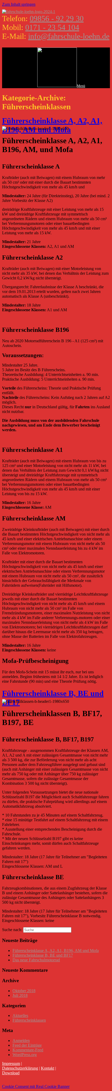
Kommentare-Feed (28, 1050)
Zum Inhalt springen (18, 4)
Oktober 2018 (24, 990)
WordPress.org (25, 1054)
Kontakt (47, 1068)
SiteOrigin (37, 1082)
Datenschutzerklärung (20, 1068)
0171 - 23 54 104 (52, 27)
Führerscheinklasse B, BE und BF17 (43, 955)
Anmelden (21, 1040)
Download (11, 1073)
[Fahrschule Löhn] (28, 11)
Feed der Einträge (27, 1045)
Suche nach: (12, 929)
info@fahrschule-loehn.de (68, 36)
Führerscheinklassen (29, 1020)
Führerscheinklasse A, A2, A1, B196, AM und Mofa (52, 125)
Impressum (11, 1063)
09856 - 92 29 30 (57, 18)
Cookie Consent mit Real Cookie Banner (36, 1086)
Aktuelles (20, 1015)
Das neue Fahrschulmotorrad (36, 960)
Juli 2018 (20, 995)
